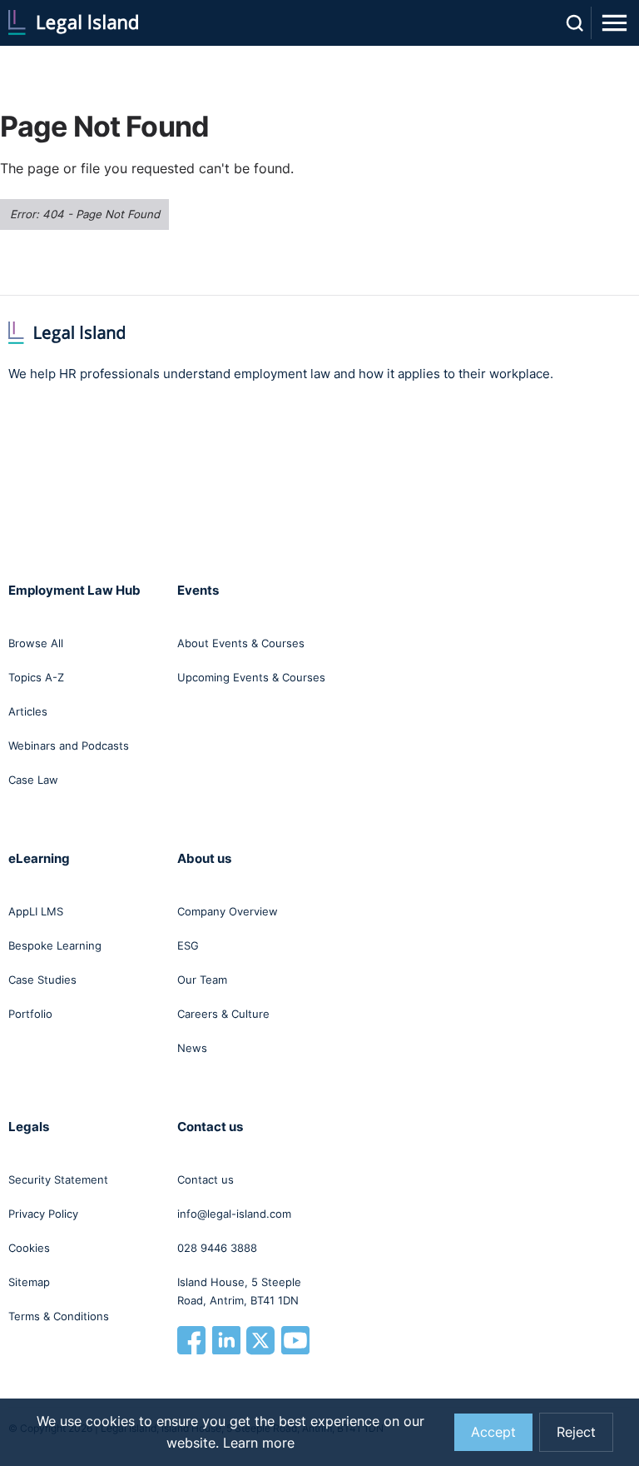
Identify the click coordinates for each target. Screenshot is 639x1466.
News (192, 1048)
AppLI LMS (35, 911)
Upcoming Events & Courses (251, 677)
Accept (493, 1432)
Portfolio (30, 1013)
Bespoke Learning (55, 945)
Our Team (202, 979)
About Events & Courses (241, 643)
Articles (27, 711)
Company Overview (227, 911)
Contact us (205, 1179)
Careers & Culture (223, 1013)
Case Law (33, 779)
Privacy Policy (43, 1213)
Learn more (259, 1443)
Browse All (35, 643)
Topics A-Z (36, 677)
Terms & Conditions (58, 1316)
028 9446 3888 (217, 1247)
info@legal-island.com (234, 1213)
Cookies (29, 1247)
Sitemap (29, 1282)
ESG (188, 945)
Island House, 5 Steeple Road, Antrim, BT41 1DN (239, 1291)
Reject (576, 1432)
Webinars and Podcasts (68, 745)
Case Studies (42, 979)
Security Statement (58, 1179)
